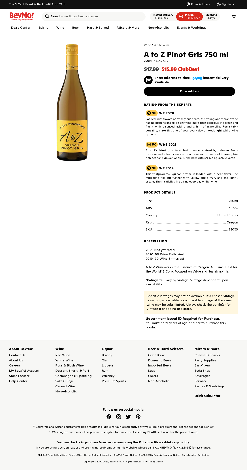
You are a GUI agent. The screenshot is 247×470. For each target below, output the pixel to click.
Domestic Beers (160, 360)
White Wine (162, 45)
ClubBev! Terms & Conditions (52, 455)
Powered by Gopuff (153, 461)
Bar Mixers (203, 365)
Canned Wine (65, 386)
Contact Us (17, 355)
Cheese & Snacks (207, 355)
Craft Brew (156, 355)
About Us (16, 360)
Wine (147, 45)
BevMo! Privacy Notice (125, 455)
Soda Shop (202, 370)
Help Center (18, 381)
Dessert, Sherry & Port (72, 370)
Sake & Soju (64, 381)
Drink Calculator (208, 396)
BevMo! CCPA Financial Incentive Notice (159, 455)
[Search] (46, 16)
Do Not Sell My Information (97, 455)
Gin (104, 360)
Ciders (153, 376)
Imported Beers (159, 365)
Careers (15, 365)
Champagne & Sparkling (73, 376)
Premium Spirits (114, 381)
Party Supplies (205, 360)
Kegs (151, 370)
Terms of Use (75, 455)
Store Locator (19, 376)
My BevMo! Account (24, 370)
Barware (201, 381)
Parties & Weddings (210, 386)
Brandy (107, 355)
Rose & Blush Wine (69, 365)
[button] (226, 4)
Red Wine (62, 355)
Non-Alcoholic (66, 391)
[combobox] (93, 16)
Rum (105, 370)
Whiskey (108, 376)
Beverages (202, 376)
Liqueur (107, 365)
